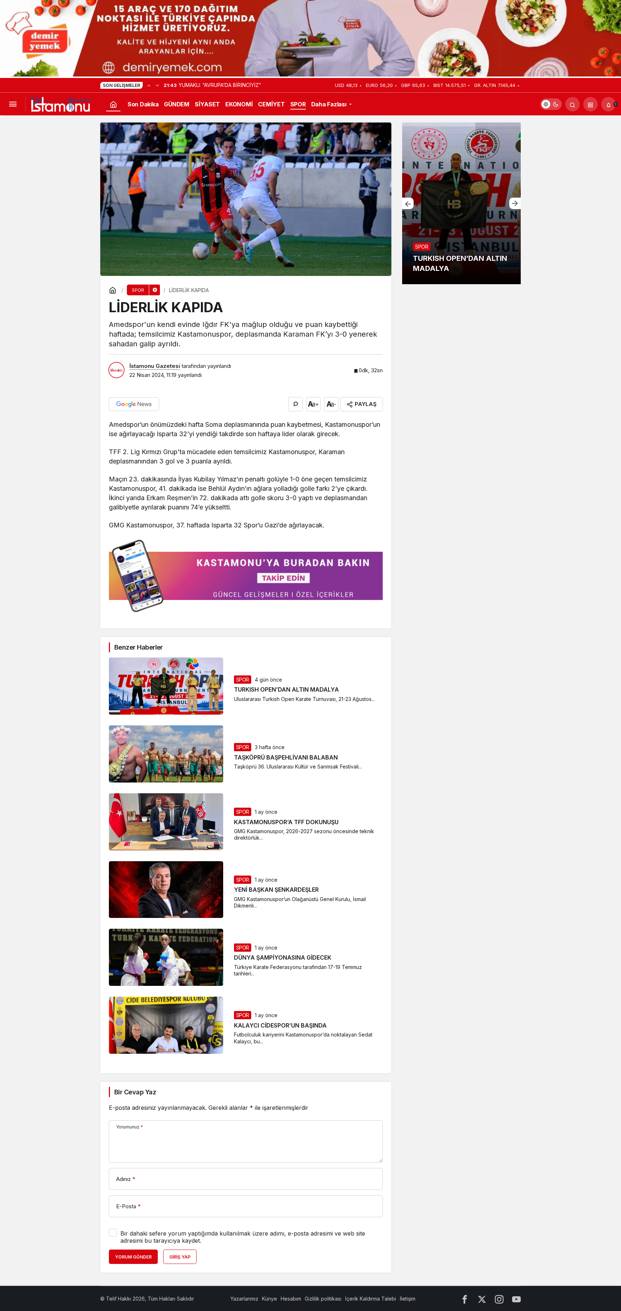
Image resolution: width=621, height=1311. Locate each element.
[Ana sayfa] (113, 104)
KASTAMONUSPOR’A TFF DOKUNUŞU (286, 822)
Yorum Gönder (133, 1257)
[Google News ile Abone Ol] (134, 404)
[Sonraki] (157, 85)
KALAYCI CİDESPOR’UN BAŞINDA (280, 1025)
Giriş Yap (179, 1257)
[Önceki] (148, 85)
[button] (590, 104)
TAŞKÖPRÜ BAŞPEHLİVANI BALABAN (286, 757)
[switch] (551, 104)
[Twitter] (482, 1298)
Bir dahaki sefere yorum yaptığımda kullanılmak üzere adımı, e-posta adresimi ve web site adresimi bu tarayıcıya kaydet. (242, 1237)
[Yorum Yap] (295, 404)
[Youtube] (516, 1298)
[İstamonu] (60, 103)
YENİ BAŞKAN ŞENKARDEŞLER (276, 890)
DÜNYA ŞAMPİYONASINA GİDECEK (282, 957)
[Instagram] (499, 1298)
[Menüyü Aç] (12, 104)
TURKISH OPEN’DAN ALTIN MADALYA (286, 689)
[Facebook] (464, 1298)
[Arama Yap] (572, 104)
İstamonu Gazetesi (154, 366)
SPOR (242, 680)
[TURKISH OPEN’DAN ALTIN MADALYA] (461, 203)
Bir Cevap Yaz (135, 1092)
